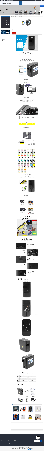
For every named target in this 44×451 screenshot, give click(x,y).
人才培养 (28, 437)
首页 (14, 16)
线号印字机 (6, 20)
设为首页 (35, 0)
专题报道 (15, 440)
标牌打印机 (6, 24)
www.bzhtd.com (5, 40)
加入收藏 (38, 0)
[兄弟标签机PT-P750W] (26, 22)
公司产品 (16, 16)
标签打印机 (6, 22)
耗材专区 (6, 26)
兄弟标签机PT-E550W (14, 428)
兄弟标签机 (21, 16)
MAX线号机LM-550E (24, 428)
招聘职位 (28, 440)
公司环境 (2, 440)
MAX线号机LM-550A (34, 428)
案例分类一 (22, 437)
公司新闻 (15, 437)
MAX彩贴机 (9, 437)
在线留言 (41, 0)
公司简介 (2, 437)
